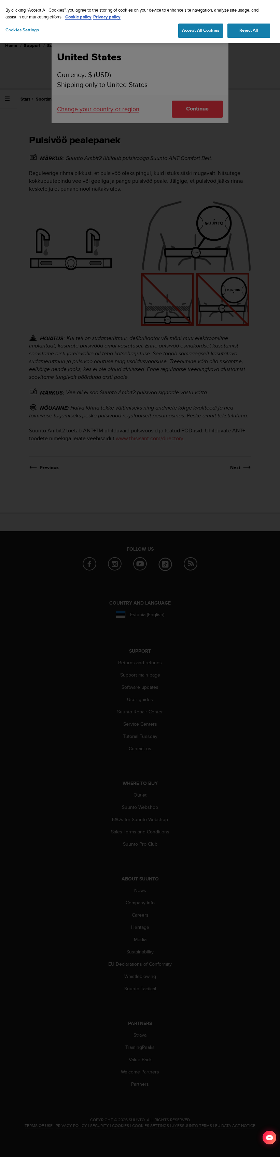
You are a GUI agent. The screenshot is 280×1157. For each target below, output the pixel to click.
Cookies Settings (22, 30)
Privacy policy (107, 17)
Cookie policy (78, 17)
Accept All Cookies (200, 30)
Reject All (248, 30)
